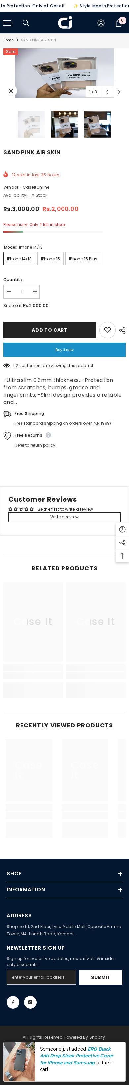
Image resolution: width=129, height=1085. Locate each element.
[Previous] (107, 91)
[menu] (7, 23)
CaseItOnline (36, 187)
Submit (101, 977)
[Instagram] (30, 1002)
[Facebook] (13, 1002)
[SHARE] (121, 330)
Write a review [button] (64, 517)
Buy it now (64, 350)
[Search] (26, 23)
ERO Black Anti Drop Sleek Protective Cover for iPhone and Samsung (76, 1055)
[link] (33, 675)
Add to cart (49, 330)
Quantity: (13, 279)
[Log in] (101, 23)
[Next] (119, 91)
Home (8, 40)
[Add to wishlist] (107, 330)
